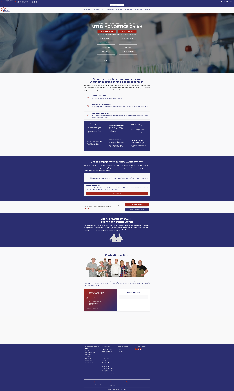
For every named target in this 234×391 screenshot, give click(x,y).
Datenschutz (122, 351)
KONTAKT (147, 9)
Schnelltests (105, 376)
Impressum (121, 349)
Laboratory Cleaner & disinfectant (108, 371)
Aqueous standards (106, 42)
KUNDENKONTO (138, 9)
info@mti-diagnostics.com (100, 384)
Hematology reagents (127, 56)
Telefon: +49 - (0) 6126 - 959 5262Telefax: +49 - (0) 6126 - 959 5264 (22, 2)
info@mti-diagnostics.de (137, 209)
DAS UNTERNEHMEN (98, 9)
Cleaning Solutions (128, 51)
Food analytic (128, 42)
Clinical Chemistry (106, 38)
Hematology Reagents (108, 374)
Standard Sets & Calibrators (106, 357)
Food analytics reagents (106, 363)
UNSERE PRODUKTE (127, 31)
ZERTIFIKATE (128, 9)
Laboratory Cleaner (106, 56)
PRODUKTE (119, 9)
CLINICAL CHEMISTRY (107, 349)
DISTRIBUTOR (110, 9)
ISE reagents (106, 51)
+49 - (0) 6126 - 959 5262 (137, 204)
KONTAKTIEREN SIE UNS (106, 31)
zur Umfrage (117, 193)
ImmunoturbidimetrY (128, 38)
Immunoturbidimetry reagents (108, 352)
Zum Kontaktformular (90, 208)
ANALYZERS (88, 356)
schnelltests (106, 60)
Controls (128, 47)
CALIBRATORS (106, 47)
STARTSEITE (87, 9)
